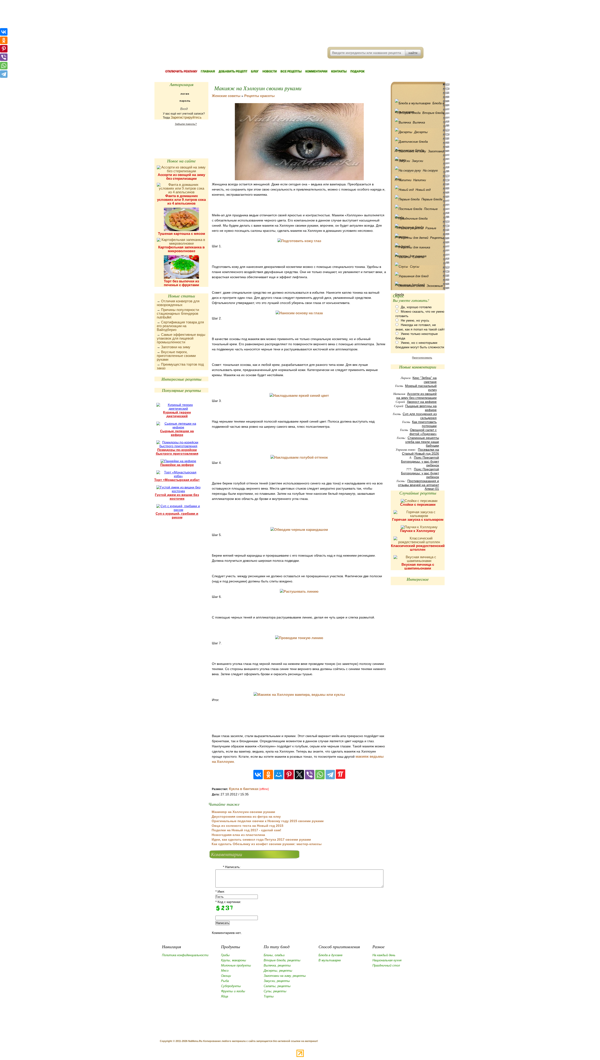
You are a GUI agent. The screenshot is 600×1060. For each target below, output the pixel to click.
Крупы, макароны (233, 960)
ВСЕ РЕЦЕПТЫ (291, 71)
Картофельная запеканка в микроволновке (181, 249)
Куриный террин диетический (177, 414)
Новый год (423, 189)
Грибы (225, 955)
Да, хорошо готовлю (416, 307)
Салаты (418, 257)
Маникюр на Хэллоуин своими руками (243, 812)
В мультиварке (330, 960)
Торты (269, 996)
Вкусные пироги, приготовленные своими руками (176, 355)
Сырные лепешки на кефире (177, 433)
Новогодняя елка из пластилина (238, 835)
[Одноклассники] (268, 774)
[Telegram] (330, 774)
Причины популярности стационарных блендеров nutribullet (178, 313)
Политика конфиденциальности (185, 955)
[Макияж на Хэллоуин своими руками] (299, 179)
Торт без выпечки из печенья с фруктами (181, 283)
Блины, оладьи (274, 955)
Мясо (225, 970)
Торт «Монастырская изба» (177, 480)
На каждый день (383, 955)
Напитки (419, 180)
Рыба (225, 981)
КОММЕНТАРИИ (316, 71)
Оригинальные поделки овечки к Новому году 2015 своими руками (268, 821)
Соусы (414, 266)
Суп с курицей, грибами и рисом (177, 515)
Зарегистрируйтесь (186, 117)
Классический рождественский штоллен (418, 547)
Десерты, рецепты (278, 970)
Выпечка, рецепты (277, 965)
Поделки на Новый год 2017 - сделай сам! (246, 830)
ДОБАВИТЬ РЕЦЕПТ (233, 71)
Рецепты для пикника (419, 247)
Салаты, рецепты (277, 986)
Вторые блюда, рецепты (282, 960)
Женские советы (226, 96)
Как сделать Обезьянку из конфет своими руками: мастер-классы (267, 844)
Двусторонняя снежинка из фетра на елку (246, 816)
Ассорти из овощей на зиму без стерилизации (181, 176)
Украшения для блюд (419, 276)
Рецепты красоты (259, 96)
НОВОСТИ (269, 71)
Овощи (226, 976)
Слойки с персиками (417, 504)
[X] (299, 774)
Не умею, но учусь (415, 320)
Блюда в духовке (330, 955)
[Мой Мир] (278, 774)
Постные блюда (416, 210)
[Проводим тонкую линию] (299, 638)
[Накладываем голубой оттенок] (299, 457)
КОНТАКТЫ (339, 71)
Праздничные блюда (419, 218)
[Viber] (309, 774)
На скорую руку (416, 172)
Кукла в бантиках (244, 789)
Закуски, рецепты (277, 981)
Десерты (421, 132)
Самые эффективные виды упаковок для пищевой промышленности (181, 338)
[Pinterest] (289, 774)
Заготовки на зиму (175, 347)
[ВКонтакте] (258, 774)
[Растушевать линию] (299, 591)
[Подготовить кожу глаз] (299, 241)
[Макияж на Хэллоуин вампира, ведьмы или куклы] (299, 695)
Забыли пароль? (186, 124)
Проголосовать (422, 357)
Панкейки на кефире (177, 465)
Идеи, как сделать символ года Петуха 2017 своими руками (261, 839)
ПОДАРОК (357, 71)
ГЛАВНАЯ (208, 71)
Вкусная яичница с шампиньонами (417, 566)
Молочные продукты (236, 965)
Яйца (224, 996)
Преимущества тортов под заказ (180, 366)
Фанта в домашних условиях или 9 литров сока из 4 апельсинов (181, 199)
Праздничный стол (386, 965)
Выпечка (419, 122)
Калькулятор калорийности (181, 136)
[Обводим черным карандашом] (299, 530)
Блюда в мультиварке (419, 104)
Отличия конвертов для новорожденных (178, 303)
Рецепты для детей (419, 239)
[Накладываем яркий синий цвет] (299, 395)
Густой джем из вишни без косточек (177, 496)
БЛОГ (255, 71)
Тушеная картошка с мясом (181, 234)
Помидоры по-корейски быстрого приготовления (177, 451)
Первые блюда (431, 199)
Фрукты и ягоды (233, 991)
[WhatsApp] (320, 774)
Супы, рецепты (275, 991)
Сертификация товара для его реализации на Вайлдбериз (180, 326)
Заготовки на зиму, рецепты (285, 976)
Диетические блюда (419, 141)
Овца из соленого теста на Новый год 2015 (247, 826)
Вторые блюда (433, 113)
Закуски (417, 161)
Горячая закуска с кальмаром (417, 519)
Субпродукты (231, 986)
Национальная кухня (386, 960)
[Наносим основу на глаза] (299, 313)
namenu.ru (226, 23)
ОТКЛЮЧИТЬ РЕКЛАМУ (181, 71)
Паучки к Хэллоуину (417, 531)
